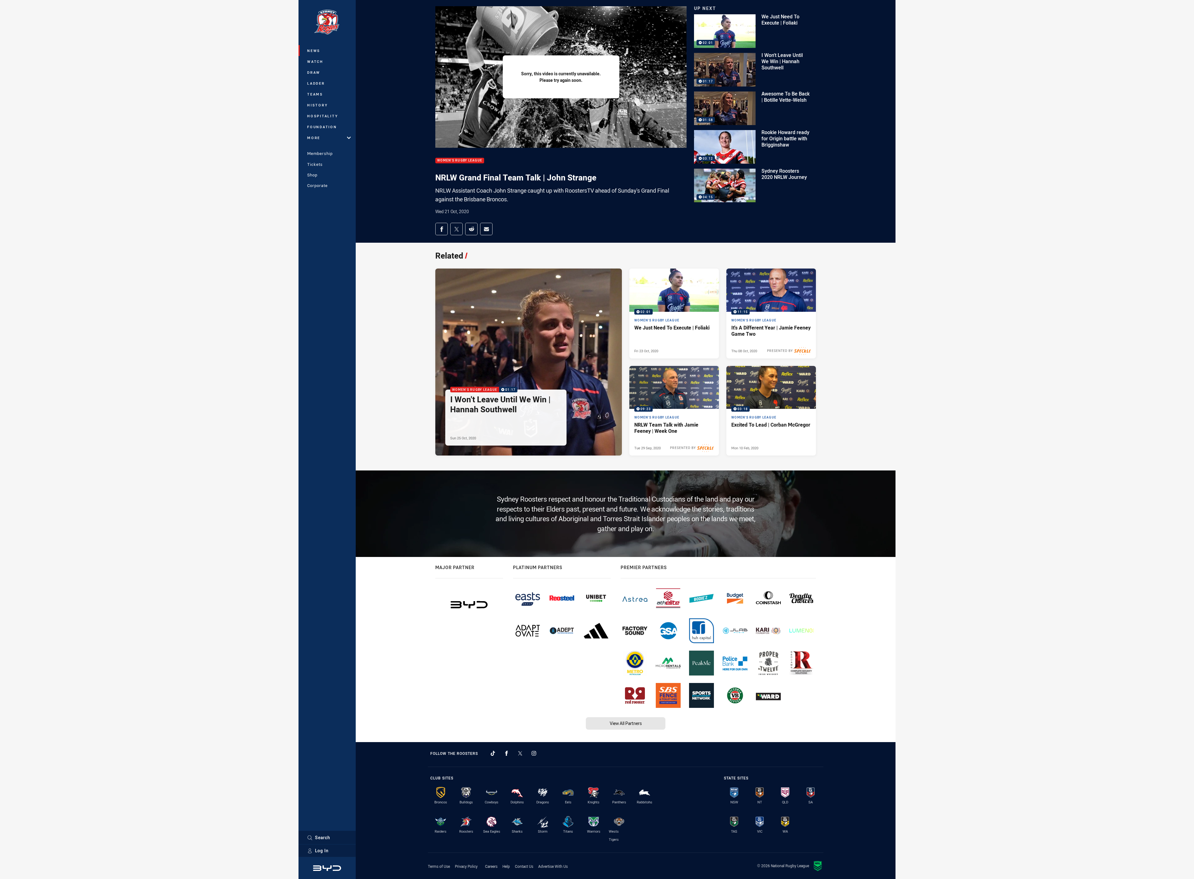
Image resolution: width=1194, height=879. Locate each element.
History (317, 105)
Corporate (317, 185)
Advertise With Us (553, 866)
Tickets (315, 164)
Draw (313, 72)
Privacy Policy (466, 866)
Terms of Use (439, 866)
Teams (315, 94)
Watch (315, 61)
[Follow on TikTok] (492, 753)
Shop (312, 175)
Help (506, 866)
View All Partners (626, 723)
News (313, 50)
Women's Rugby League (459, 161)
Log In (322, 850)
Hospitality (322, 116)
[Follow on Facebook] (506, 753)
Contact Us (524, 866)
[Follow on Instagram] (533, 753)
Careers (491, 866)
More (313, 137)
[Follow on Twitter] (520, 753)
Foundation (322, 126)
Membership (320, 153)
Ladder (316, 83)
